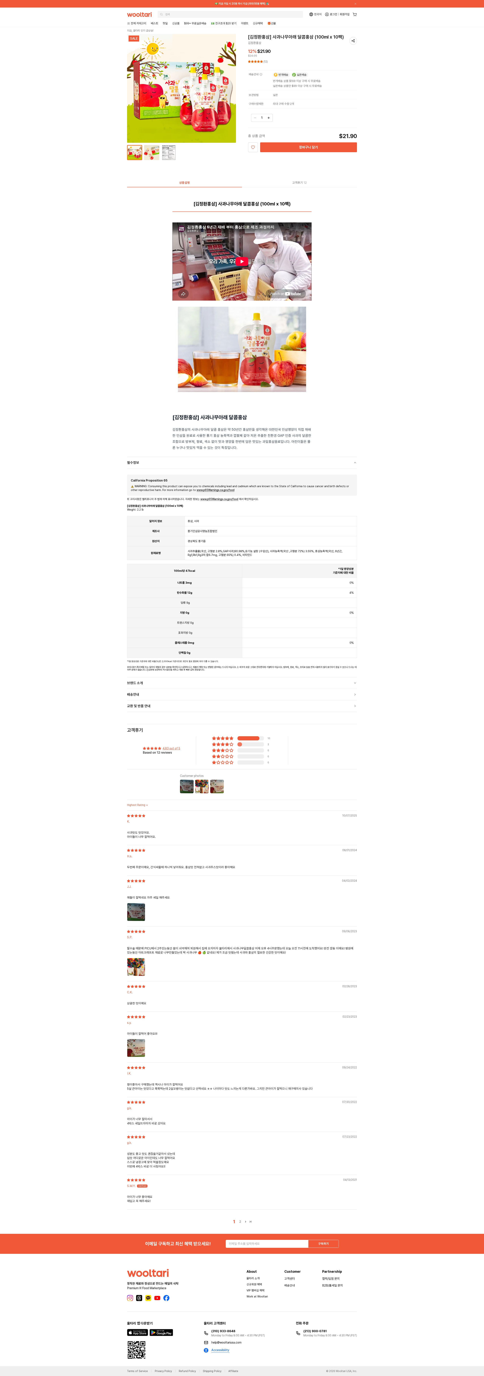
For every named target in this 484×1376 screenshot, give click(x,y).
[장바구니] (355, 14)
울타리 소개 (253, 1278)
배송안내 (289, 1285)
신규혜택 (258, 23)
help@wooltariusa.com (226, 1342)
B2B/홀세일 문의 (332, 1285)
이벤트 (244, 23)
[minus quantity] (255, 118)
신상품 (176, 23)
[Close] (354, 3)
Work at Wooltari (257, 1296)
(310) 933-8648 (223, 1331)
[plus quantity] (268, 118)
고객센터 (289, 1278)
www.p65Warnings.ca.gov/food (215, 490)
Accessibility (220, 1350)
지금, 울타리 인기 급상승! (140, 30)
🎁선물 (271, 23)
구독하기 (323, 1244)
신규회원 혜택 (254, 1284)
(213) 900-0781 (315, 1331)
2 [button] (240, 1221)
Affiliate (233, 1371)
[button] (256, 61)
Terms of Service (137, 1371)
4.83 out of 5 (171, 748)
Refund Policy (187, 1371)
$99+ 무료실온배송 (195, 23)
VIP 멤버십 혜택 (255, 1290)
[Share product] (353, 41)
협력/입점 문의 (331, 1278)
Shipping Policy (212, 1371)
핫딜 (165, 23)
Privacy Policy (163, 1371)
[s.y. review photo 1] (136, 1048)
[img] (136, 816)
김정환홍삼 (254, 43)
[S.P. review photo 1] (136, 967)
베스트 (154, 23)
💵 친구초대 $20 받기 (224, 23)
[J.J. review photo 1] (136, 912)
